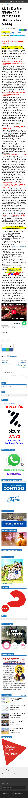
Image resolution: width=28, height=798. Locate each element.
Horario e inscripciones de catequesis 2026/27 (16, 699)
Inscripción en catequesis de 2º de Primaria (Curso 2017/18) (21, 365)
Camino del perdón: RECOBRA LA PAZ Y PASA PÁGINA (17, 706)
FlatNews (13, 795)
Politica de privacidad (9, 774)
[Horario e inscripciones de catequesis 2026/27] (5, 700)
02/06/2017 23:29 (11, 28)
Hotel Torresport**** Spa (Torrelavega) (12, 33)
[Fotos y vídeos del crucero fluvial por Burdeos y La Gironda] (5, 715)
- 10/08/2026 (18, 717)
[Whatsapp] (22, 30)
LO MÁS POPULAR (6, 695)
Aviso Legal (6, 770)
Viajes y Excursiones (6, 341)
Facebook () (11, 375)
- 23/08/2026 (18, 709)
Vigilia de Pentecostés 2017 (6, 363)
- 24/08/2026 (18, 702)
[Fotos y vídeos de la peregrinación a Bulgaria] (5, 723)
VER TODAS (23, 695)
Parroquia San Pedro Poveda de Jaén (14, 1)
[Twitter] (20, 30)
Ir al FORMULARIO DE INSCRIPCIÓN (13, 271)
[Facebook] (25, 30)
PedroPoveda (4, 28)
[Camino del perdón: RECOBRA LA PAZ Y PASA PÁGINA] (5, 708)
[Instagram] (2, 781)
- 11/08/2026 (18, 732)
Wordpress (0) (18, 375)
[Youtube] (7, 781)
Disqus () (24, 375)
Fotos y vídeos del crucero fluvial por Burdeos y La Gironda (17, 714)
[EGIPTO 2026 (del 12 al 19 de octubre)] (5, 731)
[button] (24, 323)
